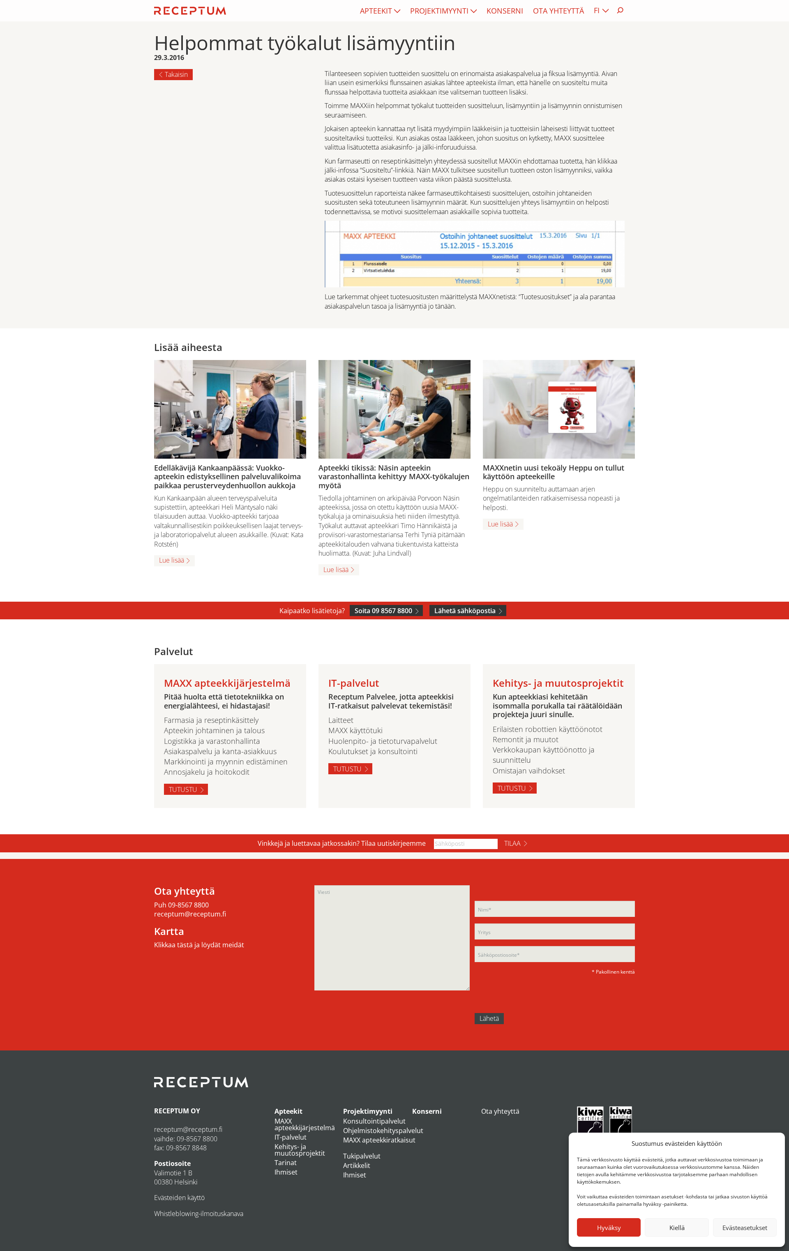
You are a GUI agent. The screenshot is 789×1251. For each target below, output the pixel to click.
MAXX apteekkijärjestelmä (305, 1124)
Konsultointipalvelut (374, 1121)
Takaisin (176, 74)
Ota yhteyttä (558, 11)
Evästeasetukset (744, 1227)
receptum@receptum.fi (190, 914)
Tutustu (183, 789)
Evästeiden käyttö (179, 1197)
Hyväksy (609, 1227)
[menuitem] (380, 11)
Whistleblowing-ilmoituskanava (198, 1213)
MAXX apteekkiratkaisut (379, 1140)
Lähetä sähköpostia (465, 610)
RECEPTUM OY (177, 1110)
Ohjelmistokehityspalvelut (383, 1130)
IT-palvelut (291, 1137)
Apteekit (376, 11)
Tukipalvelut (362, 1156)
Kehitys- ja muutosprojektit (300, 1149)
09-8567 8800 (188, 904)
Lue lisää (171, 560)
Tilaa (512, 843)
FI (597, 10)
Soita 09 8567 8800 (383, 610)
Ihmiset (286, 1172)
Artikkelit (356, 1165)
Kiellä (677, 1227)
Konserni (505, 11)
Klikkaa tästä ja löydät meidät (199, 944)
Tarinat (286, 1162)
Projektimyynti (439, 11)
